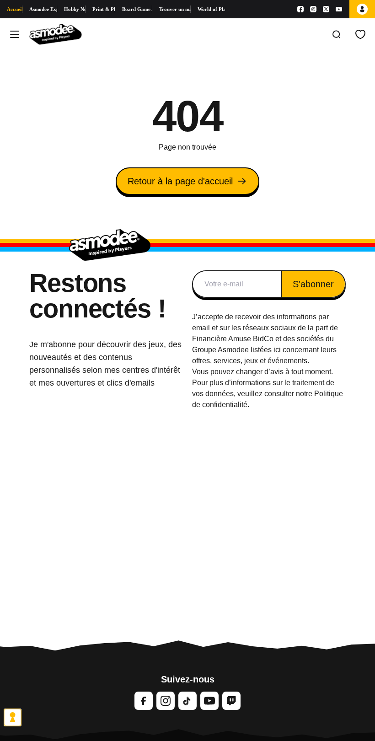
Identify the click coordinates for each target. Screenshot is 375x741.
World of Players (211, 9)
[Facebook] (300, 9)
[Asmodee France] (55, 34)
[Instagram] (313, 9)
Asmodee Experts (43, 9)
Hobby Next (75, 9)
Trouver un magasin (174, 9)
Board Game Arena (137, 9)
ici (277, 350)
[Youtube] (338, 9)
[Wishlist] (360, 34)
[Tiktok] (187, 701)
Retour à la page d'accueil (180, 181)
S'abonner (313, 284)
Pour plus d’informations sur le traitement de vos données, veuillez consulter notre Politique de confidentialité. (267, 393)
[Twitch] (231, 701)
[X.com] (326, 9)
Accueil (14, 9)
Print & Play (103, 9)
